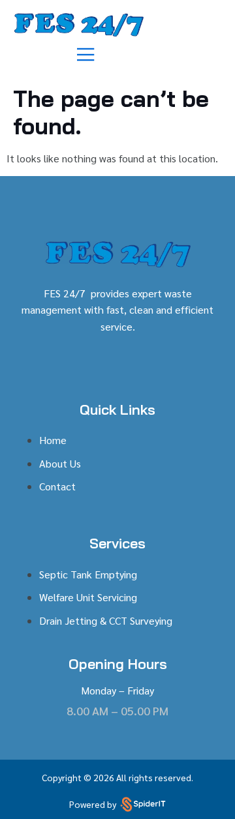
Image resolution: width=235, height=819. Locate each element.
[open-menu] (86, 55)
